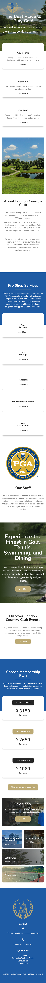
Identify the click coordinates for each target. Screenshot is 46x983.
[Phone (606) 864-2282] (23, 939)
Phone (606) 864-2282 (23, 944)
